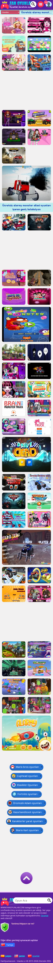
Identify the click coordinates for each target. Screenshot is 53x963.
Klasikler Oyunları (27, 785)
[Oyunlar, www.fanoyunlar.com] (17, 5)
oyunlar (36, 956)
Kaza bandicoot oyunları (27, 812)
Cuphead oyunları (27, 776)
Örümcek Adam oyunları (27, 803)
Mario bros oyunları (27, 767)
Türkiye (9, 945)
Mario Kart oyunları (27, 830)
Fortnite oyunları (27, 794)
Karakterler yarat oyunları (27, 821)
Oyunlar (44, 915)
